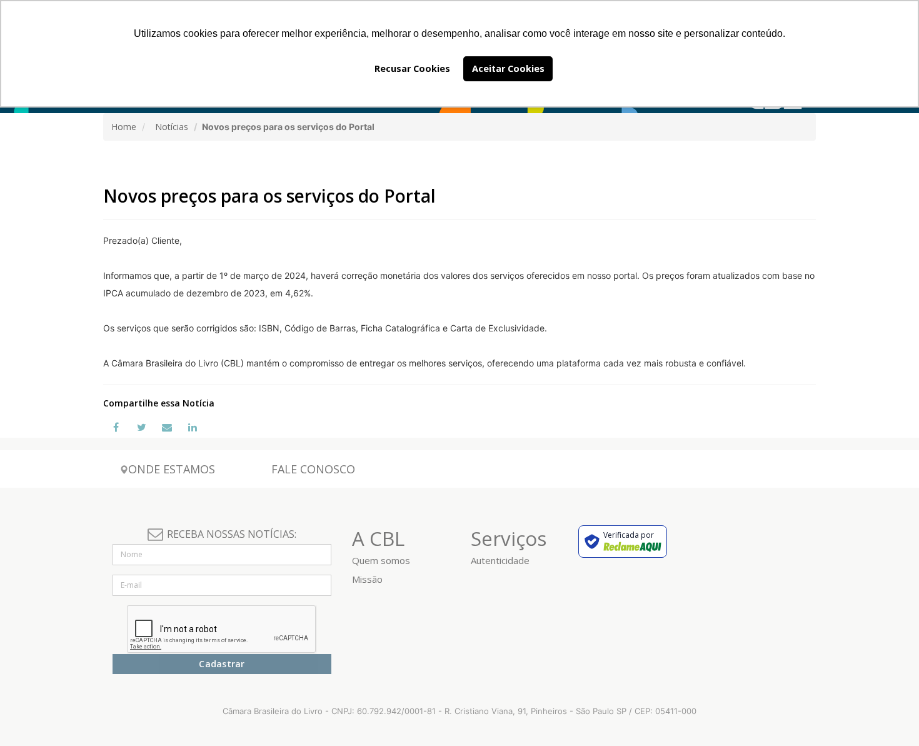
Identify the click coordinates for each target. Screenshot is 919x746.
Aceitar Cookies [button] (508, 68)
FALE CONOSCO (313, 468)
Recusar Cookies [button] (412, 68)
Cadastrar (222, 664)
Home (123, 127)
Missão (367, 579)
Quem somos (381, 560)
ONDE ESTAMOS (171, 468)
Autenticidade (500, 560)
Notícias (171, 127)
